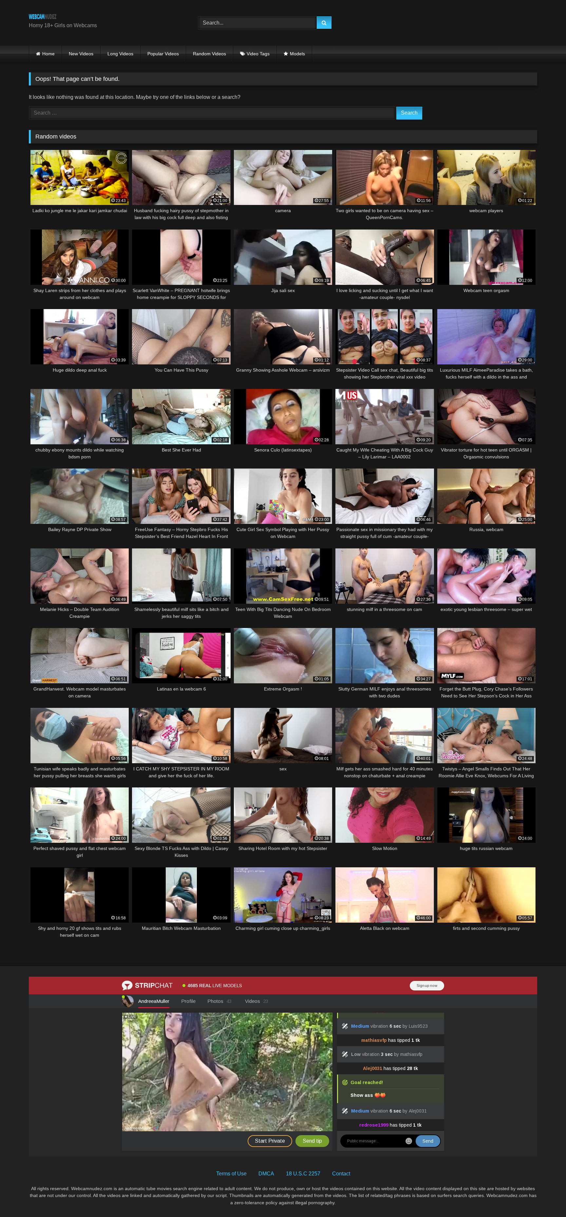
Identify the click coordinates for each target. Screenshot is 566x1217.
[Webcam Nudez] (42, 17)
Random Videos (209, 53)
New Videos (81, 53)
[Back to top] (545, 1197)
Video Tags (258, 53)
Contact (341, 1173)
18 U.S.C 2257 (303, 1173)
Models (297, 53)
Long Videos (120, 53)
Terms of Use (231, 1173)
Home (48, 53)
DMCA (266, 1173)
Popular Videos (163, 53)
